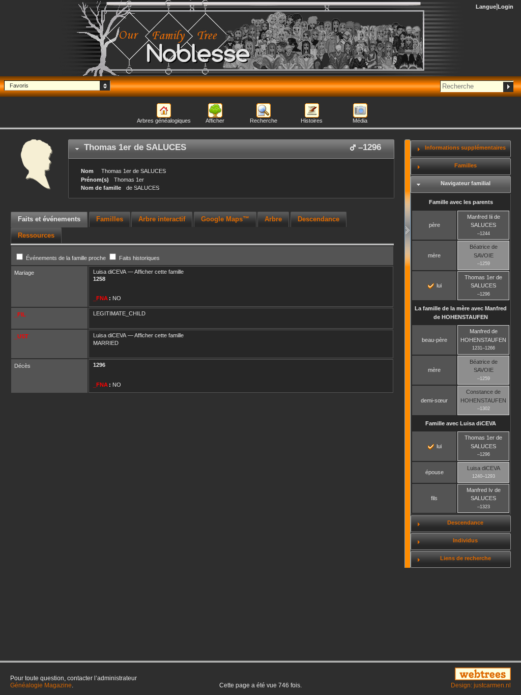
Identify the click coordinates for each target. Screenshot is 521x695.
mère (434, 255)
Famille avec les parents (461, 202)
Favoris (19, 85)
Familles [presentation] (109, 219)
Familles (465, 165)
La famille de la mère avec (461, 312)
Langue (486, 7)
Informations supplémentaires (465, 147)
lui (438, 285)
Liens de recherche (465, 558)
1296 (99, 365)
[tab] (231, 149)
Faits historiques (139, 258)
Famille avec (460, 423)
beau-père (434, 340)
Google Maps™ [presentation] (225, 219)
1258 (99, 279)
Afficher (215, 121)
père (434, 225)
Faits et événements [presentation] (49, 219)
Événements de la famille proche (65, 258)
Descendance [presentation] (318, 219)
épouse (434, 472)
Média (360, 121)
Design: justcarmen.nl (481, 685)
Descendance (465, 522)
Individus (465, 540)
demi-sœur (434, 400)
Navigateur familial (465, 183)
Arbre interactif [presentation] (161, 219)
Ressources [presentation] (36, 235)
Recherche (263, 121)
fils (434, 498)
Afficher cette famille (159, 272)
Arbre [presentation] (273, 219)
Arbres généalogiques (164, 121)
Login (505, 7)
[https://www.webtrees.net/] (434, 675)
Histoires (312, 121)
